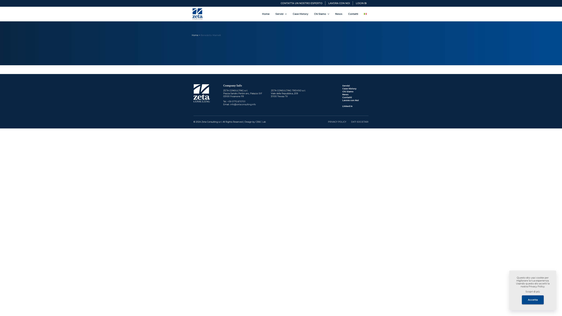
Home (195, 35)
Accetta (533, 299)
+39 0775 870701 (236, 101)
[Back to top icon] (548, 121)
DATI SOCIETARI (360, 122)
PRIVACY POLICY (337, 122)
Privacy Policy (536, 286)
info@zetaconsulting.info (243, 104)
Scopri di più (533, 291)
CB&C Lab (261, 122)
